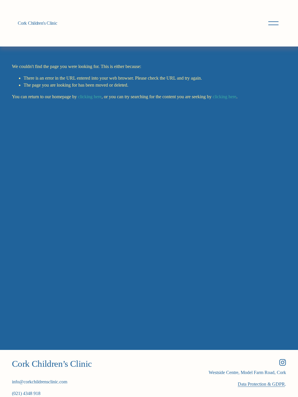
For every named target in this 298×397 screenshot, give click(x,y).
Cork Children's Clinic (37, 23)
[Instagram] (282, 362)
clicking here (90, 96)
